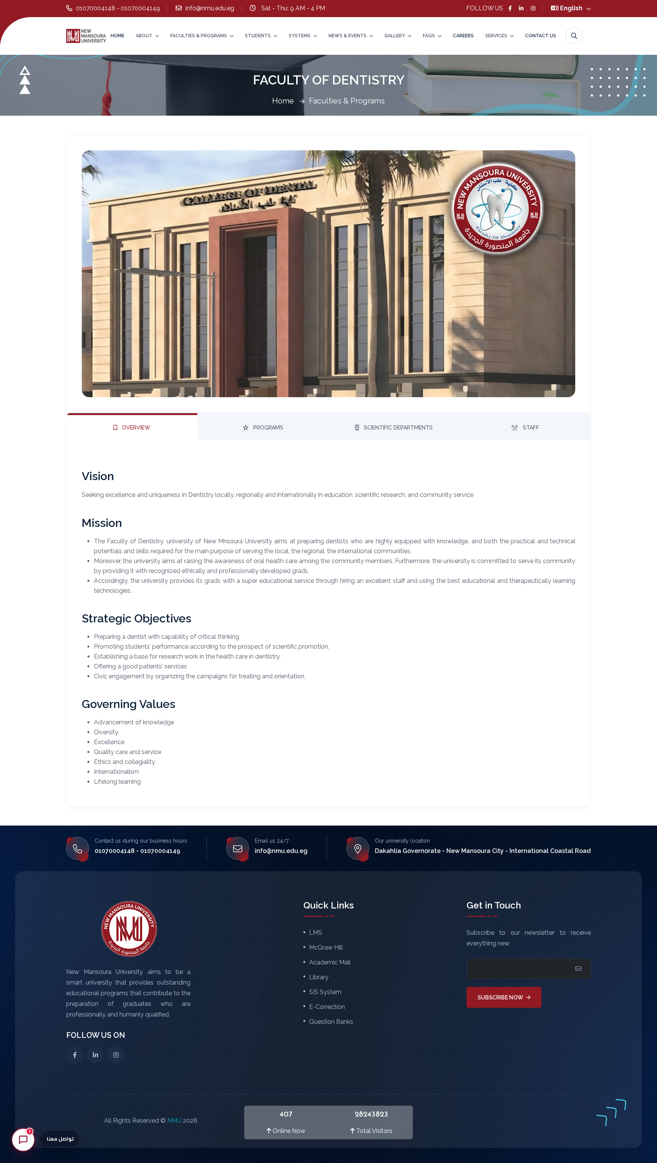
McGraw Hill (326, 947)
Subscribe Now (501, 997)
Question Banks (331, 1021)
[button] (506, 1121)
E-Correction (327, 1007)
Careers (463, 35)
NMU (175, 1120)
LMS (315, 932)
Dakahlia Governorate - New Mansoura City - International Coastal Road (483, 850)
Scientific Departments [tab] (397, 428)
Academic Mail (330, 962)
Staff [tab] (530, 428)
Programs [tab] (267, 428)
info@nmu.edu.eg (210, 8)
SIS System (325, 992)
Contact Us (540, 35)
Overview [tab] (135, 428)
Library (318, 977)
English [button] (572, 8)
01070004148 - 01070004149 (118, 8)
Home (117, 35)
